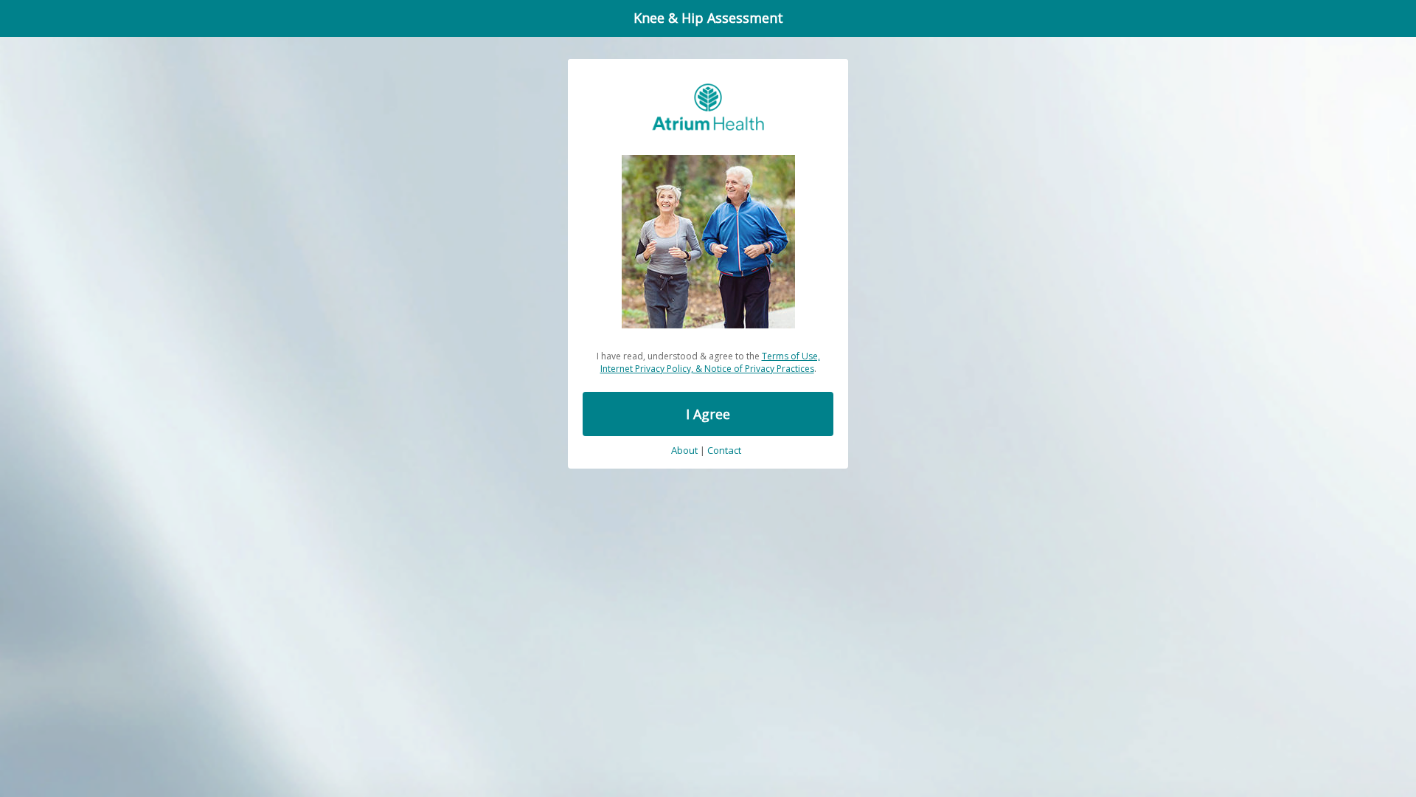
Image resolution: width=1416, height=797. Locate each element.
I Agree (708, 414)
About (684, 451)
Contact (724, 451)
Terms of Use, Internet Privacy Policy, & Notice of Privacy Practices (710, 362)
